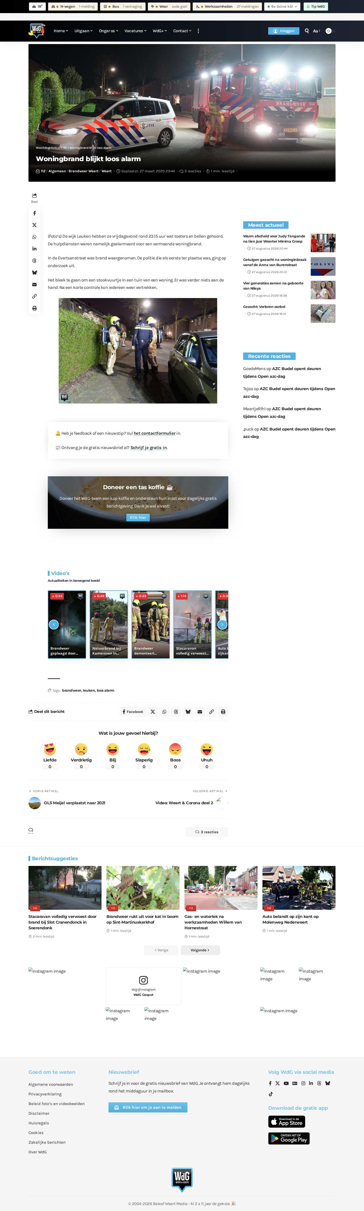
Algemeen (57, 171)
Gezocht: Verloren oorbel (264, 306)
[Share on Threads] (34, 261)
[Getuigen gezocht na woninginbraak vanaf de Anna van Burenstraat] (323, 266)
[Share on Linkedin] (34, 249)
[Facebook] (270, 1084)
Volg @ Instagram (143, 992)
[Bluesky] (327, 1084)
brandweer (71, 690)
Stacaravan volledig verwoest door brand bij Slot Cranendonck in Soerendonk (62, 922)
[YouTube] (286, 1084)
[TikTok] (271, 1094)
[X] (278, 1084)
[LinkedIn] (311, 1084)
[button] (198, 31)
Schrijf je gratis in (148, 447)
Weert (107, 171)
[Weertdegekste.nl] (37, 31)
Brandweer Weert (84, 171)
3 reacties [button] (209, 832)
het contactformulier (155, 433)
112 (43, 171)
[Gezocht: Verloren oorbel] (323, 313)
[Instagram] (303, 1084)
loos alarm (105, 690)
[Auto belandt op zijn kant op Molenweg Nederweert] (299, 888)
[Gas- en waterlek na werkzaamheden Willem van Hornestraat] (221, 888)
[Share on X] (34, 225)
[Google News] (295, 1084)
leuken (89, 690)
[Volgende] (222, 625)
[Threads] (319, 1084)
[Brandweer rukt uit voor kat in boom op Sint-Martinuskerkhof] (143, 888)
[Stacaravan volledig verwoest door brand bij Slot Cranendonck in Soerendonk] (65, 888)
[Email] (34, 284)
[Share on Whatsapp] (34, 237)
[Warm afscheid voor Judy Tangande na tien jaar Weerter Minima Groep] (323, 243)
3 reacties (192, 171)
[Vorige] (54, 625)
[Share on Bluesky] (34, 272)
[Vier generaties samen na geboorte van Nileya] (323, 290)
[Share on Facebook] (34, 213)
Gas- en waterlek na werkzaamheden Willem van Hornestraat (213, 922)
